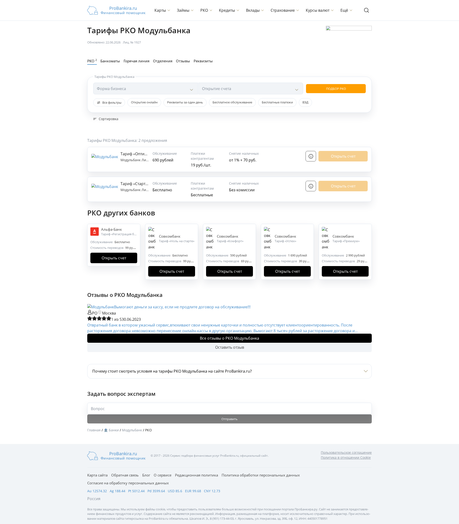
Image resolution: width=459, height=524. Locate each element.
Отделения (162, 61)
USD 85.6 (175, 491)
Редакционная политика (196, 475)
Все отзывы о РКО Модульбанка (229, 338)
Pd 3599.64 (156, 491)
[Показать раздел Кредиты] (237, 10)
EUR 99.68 (193, 491)
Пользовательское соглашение (346, 452)
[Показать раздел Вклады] (262, 10)
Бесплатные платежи (277, 102)
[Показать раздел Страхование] (297, 10)
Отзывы (183, 61)
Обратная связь (125, 475)
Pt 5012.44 (136, 491)
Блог (146, 475)
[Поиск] (366, 10)
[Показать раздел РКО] (210, 10)
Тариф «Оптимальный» (141, 153)
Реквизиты (203, 61)
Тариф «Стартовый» (138, 183)
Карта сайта (97, 475)
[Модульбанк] (100, 307)
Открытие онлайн (144, 102)
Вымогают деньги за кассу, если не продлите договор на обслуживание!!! (182, 307)
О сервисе (162, 475)
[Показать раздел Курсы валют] (332, 10)
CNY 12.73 (212, 491)
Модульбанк (131, 160)
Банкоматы (110, 61)
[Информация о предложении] (311, 156)
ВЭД (305, 102)
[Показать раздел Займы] (192, 10)
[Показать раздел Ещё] (351, 10)
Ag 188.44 (117, 491)
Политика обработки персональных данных (261, 475)
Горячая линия (136, 61)
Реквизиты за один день (185, 102)
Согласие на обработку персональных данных (128, 483)
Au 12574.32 (97, 491)
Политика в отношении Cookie (346, 457)
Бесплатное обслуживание (232, 102)
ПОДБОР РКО (336, 88)
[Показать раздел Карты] (168, 10)
